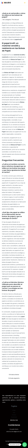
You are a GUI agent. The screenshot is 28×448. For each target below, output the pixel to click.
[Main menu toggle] (24, 2)
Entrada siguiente (14, 378)
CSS (14, 412)
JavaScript (14, 417)
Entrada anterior (14, 374)
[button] (24, 444)
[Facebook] (11, 420)
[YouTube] (16, 420)
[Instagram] (13, 420)
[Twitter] (14, 420)
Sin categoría (7, 19)
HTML (14, 410)
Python (14, 415)
